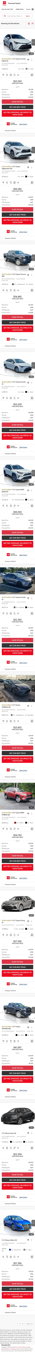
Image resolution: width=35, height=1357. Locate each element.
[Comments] (32, 75)
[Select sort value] (32, 23)
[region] (17, 93)
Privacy (24, 1347)
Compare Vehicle (10, 130)
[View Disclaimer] (18, 75)
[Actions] (31, 59)
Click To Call (17, 101)
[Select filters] (29, 23)
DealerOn (14, 1347)
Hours (18, 1349)
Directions (19, 9)
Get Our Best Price (17, 107)
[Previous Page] (19, 1323)
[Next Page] (22, 1323)
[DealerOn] (5, 1345)
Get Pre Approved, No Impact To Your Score (18, 113)
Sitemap (20, 1347)
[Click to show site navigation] (32, 9)
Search (28, 16)
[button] (7, 9)
